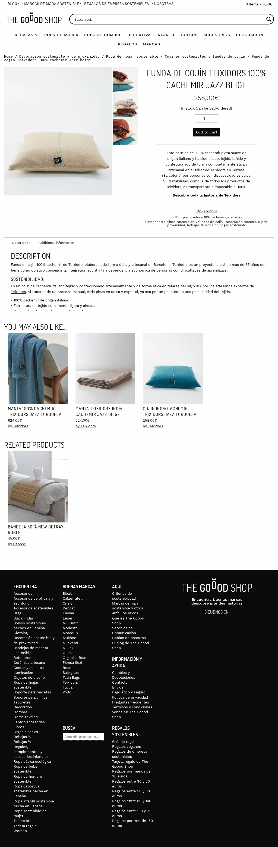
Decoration (23, 707)
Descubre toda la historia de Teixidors (207, 195)
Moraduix (70, 633)
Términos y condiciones (132, 707)
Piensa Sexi (72, 663)
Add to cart (206, 132)
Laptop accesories (29, 722)
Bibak (67, 593)
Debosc (69, 608)
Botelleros (22, 658)
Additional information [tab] (56, 243)
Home (8, 56)
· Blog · (12, 4)
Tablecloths (23, 821)
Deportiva (139, 35)
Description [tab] (21, 243)
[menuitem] (12, 3)
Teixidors (209, 211)
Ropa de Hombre (103, 35)
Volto (67, 692)
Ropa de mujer (61, 35)
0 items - (259, 4)
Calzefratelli (73, 598)
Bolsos (189, 35)
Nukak (68, 648)
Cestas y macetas (29, 668)
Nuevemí (70, 643)
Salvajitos (71, 673)
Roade (68, 668)
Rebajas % (27, 35)
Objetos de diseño (29, 677)
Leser (67, 618)
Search (67, 744)
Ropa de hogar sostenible (132, 56)
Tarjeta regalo (25, 826)
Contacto (120, 682)
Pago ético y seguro (129, 692)
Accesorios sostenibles (33, 608)
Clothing (21, 633)
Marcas (151, 44)
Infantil (165, 35)
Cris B (67, 603)
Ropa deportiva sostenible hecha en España (31, 791)
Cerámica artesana (29, 663)
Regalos (127, 44)
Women (20, 831)
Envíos (117, 687)
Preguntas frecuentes (130, 702)
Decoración (249, 35)
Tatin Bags (71, 677)
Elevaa (68, 613)
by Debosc (17, 544)
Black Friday (24, 618)
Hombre (20, 712)
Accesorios (216, 35)
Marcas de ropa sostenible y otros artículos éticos (127, 608)
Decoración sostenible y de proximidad (59, 56)
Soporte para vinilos (31, 697)
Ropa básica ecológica (32, 761)
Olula (67, 653)
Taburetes (22, 702)
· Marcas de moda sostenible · (51, 4)
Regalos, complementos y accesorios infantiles (31, 752)
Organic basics (26, 732)
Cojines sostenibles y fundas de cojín (205, 56)
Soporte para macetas (32, 692)
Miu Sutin (70, 623)
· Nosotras (162, 4)
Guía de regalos (125, 742)
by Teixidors (18, 426)
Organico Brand (76, 658)
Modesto (70, 628)
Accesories (23, 593)
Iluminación (23, 673)
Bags (17, 613)
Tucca (67, 687)
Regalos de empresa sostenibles (116, 4)
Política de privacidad (130, 697)
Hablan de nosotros (129, 638)
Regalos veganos (126, 747)
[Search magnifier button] (269, 19)
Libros (19, 727)
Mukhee (69, 638)
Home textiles (26, 717)
